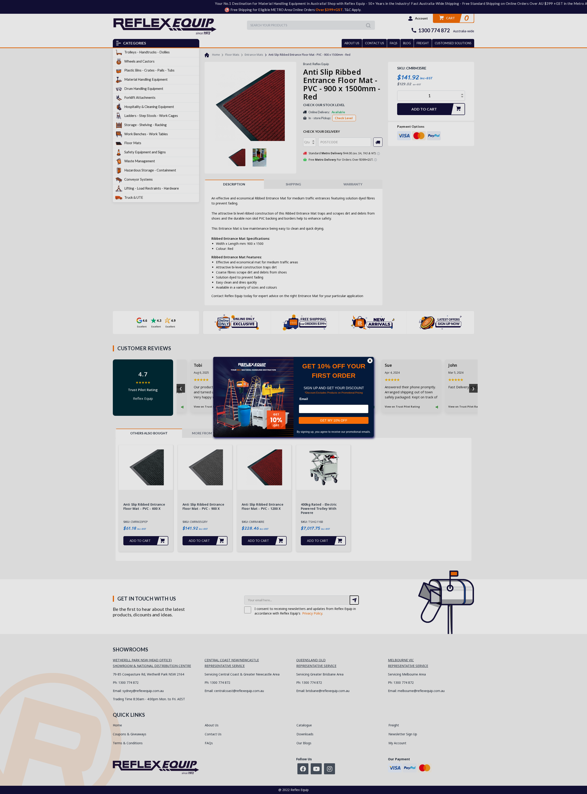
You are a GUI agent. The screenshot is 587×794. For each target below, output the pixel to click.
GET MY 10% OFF (333, 420)
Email (303, 399)
